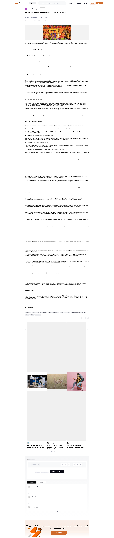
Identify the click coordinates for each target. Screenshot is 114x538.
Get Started (59, 533)
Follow (42, 9)
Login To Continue (56, 471)
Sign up (99, 3)
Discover (71, 3)
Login (92, 3)
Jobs (85, 3)
